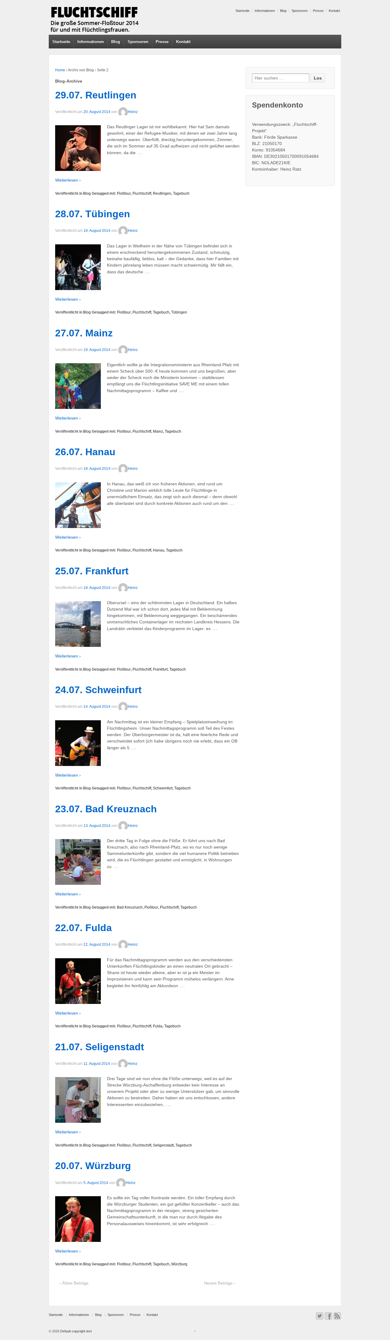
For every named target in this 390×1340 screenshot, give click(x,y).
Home (60, 70)
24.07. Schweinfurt (98, 689)
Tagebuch (181, 193)
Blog (283, 10)
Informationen (265, 10)
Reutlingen (162, 193)
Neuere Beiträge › (219, 1283)
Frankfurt (160, 669)
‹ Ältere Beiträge (74, 1283)
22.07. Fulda (83, 927)
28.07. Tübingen (92, 213)
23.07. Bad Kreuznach (106, 808)
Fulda (157, 1026)
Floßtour (124, 193)
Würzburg (179, 1264)
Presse (318, 10)
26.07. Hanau (85, 451)
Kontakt (334, 10)
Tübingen (179, 312)
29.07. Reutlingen (95, 95)
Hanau (158, 550)
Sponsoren (300, 10)
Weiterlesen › (68, 180)
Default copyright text (75, 1331)
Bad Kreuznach (130, 907)
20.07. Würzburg (93, 1165)
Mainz (158, 431)
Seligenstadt (163, 1145)
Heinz (133, 112)
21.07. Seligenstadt (99, 1046)
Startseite (243, 10)
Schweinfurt (162, 788)
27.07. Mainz (84, 333)
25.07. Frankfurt (92, 570)
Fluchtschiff (142, 193)
